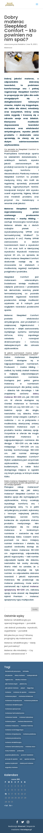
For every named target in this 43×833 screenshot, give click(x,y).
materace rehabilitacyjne (13, 705)
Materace (8, 48)
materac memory (27, 726)
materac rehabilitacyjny (13, 742)
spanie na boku (29, 759)
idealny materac (21, 680)
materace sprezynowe (13, 709)
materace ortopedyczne (13, 700)
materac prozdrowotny (13, 738)
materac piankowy (29, 734)
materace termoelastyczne (14, 713)
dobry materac (20, 675)
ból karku (26, 671)
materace (32, 692)
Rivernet (21, 826)
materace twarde (11, 717)
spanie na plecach (11, 763)
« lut (6, 805)
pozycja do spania (11, 759)
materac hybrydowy (26, 717)
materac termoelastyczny (14, 747)
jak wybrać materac (12, 688)
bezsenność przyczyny (13, 671)
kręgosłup (30, 688)
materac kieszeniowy (25, 721)
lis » (10, 805)
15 (6, 794)
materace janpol (11, 696)
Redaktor (22, 44)
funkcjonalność (32, 675)
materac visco (30, 747)
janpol (23, 688)
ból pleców (8, 675)
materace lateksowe (26, 696)
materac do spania (19, 692)
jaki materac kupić (11, 684)
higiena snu (9, 680)
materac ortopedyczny (13, 734)
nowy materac (10, 751)
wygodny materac (11, 767)
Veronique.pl (26, 829)
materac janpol (10, 721)
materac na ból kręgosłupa (14, 730)
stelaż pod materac (26, 763)
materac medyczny (12, 726)
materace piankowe (31, 700)
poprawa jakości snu (12, 755)
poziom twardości (27, 755)
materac (8, 692)
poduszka (20, 751)
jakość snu (23, 684)
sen (21, 759)
